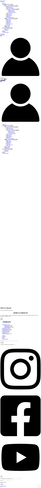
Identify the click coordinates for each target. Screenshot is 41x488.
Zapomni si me (3, 482)
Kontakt (3, 337)
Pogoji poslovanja (5, 339)
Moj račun (4, 336)
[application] (6, 4)
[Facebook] (20, 438)
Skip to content (2, 0)
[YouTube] (20, 475)
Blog (3, 338)
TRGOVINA (2, 34)
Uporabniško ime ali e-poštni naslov (6, 478)
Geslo (1, 480)
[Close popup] (1, 476)
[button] (0, 487)
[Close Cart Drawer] (1, 318)
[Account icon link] (20, 122)
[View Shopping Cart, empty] (20, 36)
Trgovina (3, 335)
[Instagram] (20, 392)
